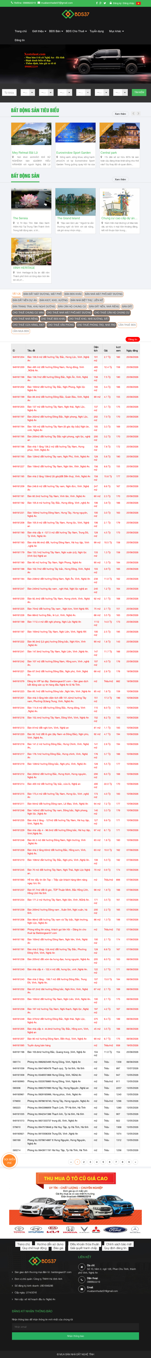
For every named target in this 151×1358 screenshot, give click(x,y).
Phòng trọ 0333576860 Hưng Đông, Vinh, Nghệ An (54, 1081)
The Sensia (20, 218)
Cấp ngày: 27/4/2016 (26, 1292)
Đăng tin (20, 40)
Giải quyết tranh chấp (83, 1248)
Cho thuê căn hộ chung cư (112, 312)
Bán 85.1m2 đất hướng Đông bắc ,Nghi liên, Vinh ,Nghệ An (59, 691)
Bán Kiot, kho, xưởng (54, 300)
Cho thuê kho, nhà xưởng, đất (89, 318)
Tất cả (16, 293)
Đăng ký (117, 3)
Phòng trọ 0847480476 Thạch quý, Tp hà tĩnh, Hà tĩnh (55, 1068)
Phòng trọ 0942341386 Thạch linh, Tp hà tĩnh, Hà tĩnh (55, 1114)
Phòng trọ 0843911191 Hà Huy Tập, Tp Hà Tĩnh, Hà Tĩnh (57, 1150)
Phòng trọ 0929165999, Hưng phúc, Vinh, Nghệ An (54, 1094)
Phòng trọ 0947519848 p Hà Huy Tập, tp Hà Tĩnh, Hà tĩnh (57, 1127)
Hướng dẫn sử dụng (50, 1244)
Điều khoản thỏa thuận (84, 1244)
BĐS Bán (56, 32)
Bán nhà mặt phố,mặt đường (103, 294)
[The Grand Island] (75, 202)
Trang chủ (21, 31)
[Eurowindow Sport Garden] (120, 136)
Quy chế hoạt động (34, 1248)
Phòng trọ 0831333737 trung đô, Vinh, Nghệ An (52, 1120)
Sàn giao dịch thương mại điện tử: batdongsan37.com (43, 1272)
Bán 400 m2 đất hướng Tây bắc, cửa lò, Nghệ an (53, 784)
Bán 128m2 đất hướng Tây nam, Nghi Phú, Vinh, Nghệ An (58, 456)
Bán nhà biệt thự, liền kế (87, 300)
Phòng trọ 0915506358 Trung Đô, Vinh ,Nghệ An (52, 1133)
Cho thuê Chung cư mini (28, 312)
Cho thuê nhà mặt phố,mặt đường (69, 312)
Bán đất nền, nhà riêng (104, 306)
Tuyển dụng (97, 31)
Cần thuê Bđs (127, 325)
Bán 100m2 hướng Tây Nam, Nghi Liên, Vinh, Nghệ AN (56, 631)
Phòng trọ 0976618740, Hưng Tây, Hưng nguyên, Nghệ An (58, 1101)
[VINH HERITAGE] (31, 251)
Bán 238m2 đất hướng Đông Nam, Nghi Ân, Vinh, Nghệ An (58, 578)
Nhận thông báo (75, 1335)
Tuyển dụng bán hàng (38, 1045)
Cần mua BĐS (21, 331)
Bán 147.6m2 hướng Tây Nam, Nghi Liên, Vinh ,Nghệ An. (58, 651)
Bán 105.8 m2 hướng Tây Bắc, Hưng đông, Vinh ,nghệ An (58, 502)
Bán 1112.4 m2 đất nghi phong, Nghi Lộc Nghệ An (54, 621)
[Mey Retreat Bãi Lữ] (75, 136)
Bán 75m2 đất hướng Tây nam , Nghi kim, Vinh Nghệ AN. (58, 608)
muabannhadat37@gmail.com (57, 2)
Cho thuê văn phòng (61, 325)
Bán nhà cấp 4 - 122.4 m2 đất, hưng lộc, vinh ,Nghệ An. (57, 969)
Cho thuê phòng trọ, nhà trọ (96, 325)
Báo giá (58, 1248)
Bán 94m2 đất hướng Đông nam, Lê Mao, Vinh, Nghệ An (57, 803)
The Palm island (22, 152)
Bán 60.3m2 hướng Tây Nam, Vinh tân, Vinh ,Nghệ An (56, 496)
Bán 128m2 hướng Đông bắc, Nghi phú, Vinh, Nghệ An (56, 764)
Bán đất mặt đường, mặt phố (42, 294)
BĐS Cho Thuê (76, 32)
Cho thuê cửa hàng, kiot (29, 325)
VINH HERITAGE (24, 267)
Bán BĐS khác (73, 294)
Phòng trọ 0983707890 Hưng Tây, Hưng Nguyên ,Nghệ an (58, 1088)
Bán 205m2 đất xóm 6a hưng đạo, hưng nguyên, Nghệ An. (58, 959)
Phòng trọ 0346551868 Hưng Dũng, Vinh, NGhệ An (54, 1075)
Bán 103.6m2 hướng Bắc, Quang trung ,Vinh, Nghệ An (56, 1052)
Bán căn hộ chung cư (72, 306)
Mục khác (116, 32)
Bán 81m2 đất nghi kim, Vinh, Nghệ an (48, 727)
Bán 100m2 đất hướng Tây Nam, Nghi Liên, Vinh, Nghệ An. (59, 999)
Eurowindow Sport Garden (118, 152)
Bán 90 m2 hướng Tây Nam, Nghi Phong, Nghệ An (54, 562)
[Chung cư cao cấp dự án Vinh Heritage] (120, 202)
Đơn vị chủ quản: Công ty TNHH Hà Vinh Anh (38, 1278)
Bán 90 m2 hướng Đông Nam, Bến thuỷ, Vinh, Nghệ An (57, 1038)
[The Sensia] (31, 202)
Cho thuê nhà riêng (25, 318)
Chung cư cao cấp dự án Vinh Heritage (119, 218)
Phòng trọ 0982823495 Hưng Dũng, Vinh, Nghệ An (54, 1062)
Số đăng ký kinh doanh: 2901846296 (34, 1285)
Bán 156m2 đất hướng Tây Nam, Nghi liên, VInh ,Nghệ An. (58, 466)
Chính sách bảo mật (119, 1244)
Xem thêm (120, 113)
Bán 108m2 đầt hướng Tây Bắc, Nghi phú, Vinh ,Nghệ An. (58, 860)
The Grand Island (68, 218)
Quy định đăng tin (115, 1248)
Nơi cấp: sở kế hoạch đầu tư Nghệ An (35, 1299)
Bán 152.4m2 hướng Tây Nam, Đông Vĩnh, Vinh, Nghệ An (58, 717)
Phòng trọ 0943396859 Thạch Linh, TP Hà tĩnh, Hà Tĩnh (56, 1107)
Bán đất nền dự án (25, 300)
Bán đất (127, 306)
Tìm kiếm (139, 92)
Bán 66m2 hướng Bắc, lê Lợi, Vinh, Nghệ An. (51, 615)
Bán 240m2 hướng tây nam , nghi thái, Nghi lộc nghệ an (57, 588)
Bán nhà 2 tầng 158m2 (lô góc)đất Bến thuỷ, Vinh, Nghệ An (58, 476)
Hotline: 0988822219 (25, 2)
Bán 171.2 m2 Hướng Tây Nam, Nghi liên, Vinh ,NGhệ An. (58, 899)
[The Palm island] (31, 136)
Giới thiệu (39, 32)
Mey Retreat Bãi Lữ (69, 152)
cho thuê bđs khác (53, 318)
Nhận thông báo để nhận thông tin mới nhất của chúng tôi (42, 1319)
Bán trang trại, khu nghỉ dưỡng (34, 306)
